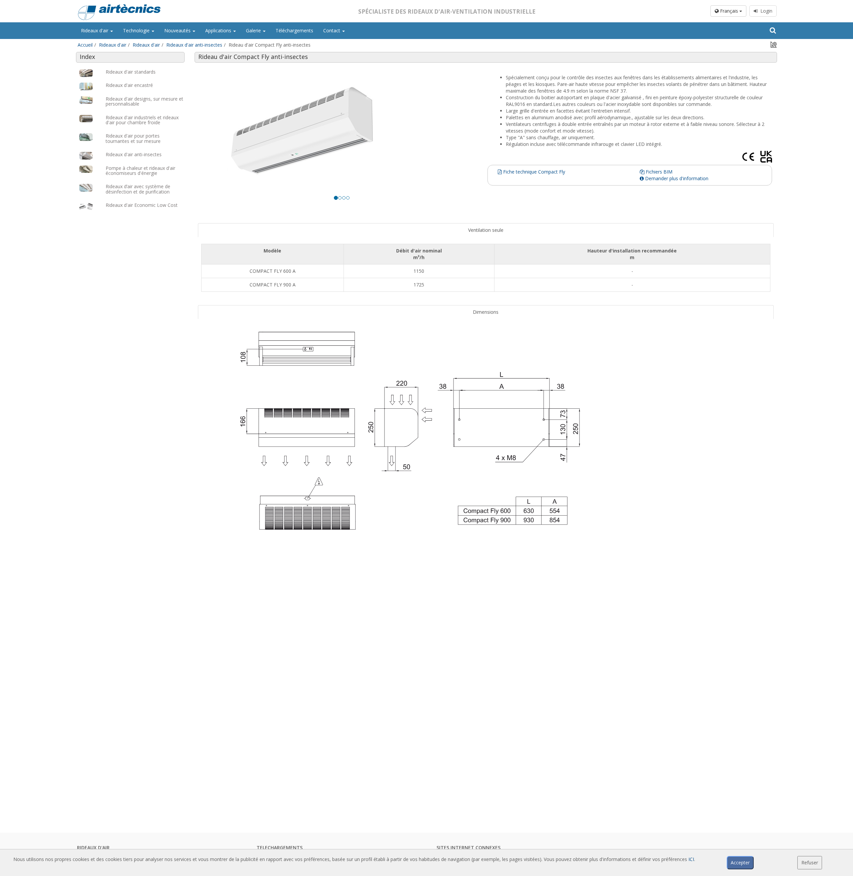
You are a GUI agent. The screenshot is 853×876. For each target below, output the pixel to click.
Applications (219, 30)
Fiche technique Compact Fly (533, 172)
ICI (691, 859)
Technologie (137, 30)
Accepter (740, 862)
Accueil (85, 45)
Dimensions (485, 312)
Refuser (809, 862)
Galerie (254, 30)
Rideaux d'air (95, 30)
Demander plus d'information (676, 178)
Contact (332, 30)
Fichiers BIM (658, 172)
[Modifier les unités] (773, 44)
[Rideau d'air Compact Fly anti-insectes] (342, 132)
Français (729, 11)
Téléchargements (294, 30)
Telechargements (280, 847)
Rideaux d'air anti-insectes (194, 45)
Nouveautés (178, 30)
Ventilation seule (485, 230)
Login (765, 11)
